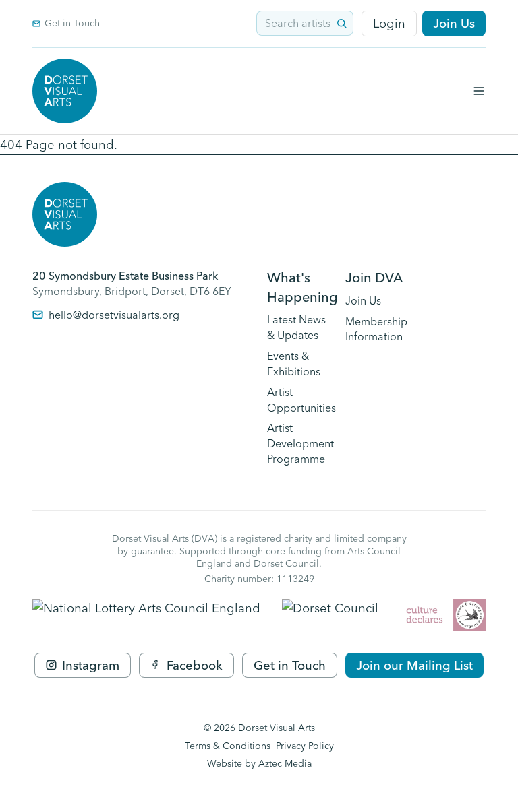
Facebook (195, 665)
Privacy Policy (305, 746)
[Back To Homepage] (64, 214)
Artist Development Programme (300, 443)
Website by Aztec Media (259, 763)
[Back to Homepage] (64, 91)
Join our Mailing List (414, 665)
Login (389, 23)
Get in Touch (72, 23)
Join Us (454, 23)
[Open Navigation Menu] (479, 91)
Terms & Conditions (227, 746)
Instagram (90, 665)
